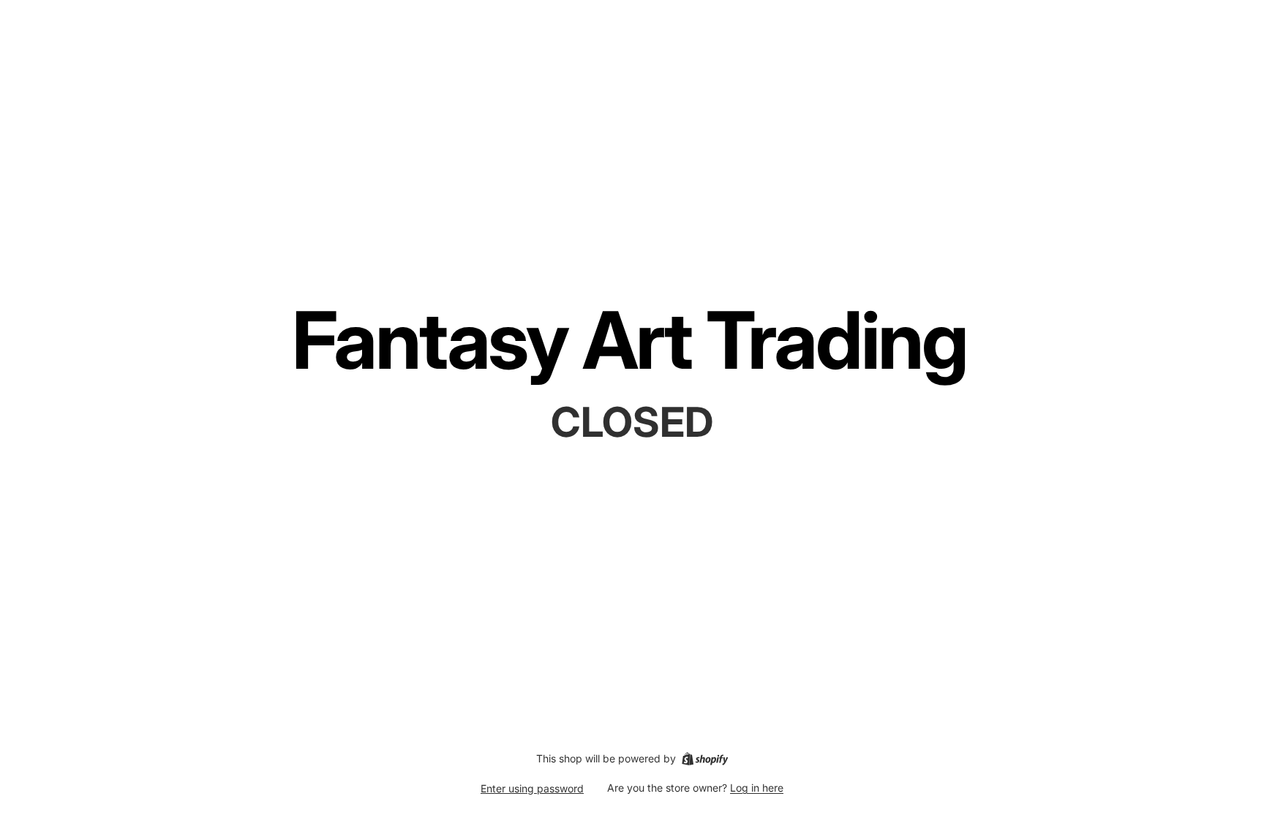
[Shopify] (705, 758)
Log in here (756, 787)
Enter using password (532, 788)
